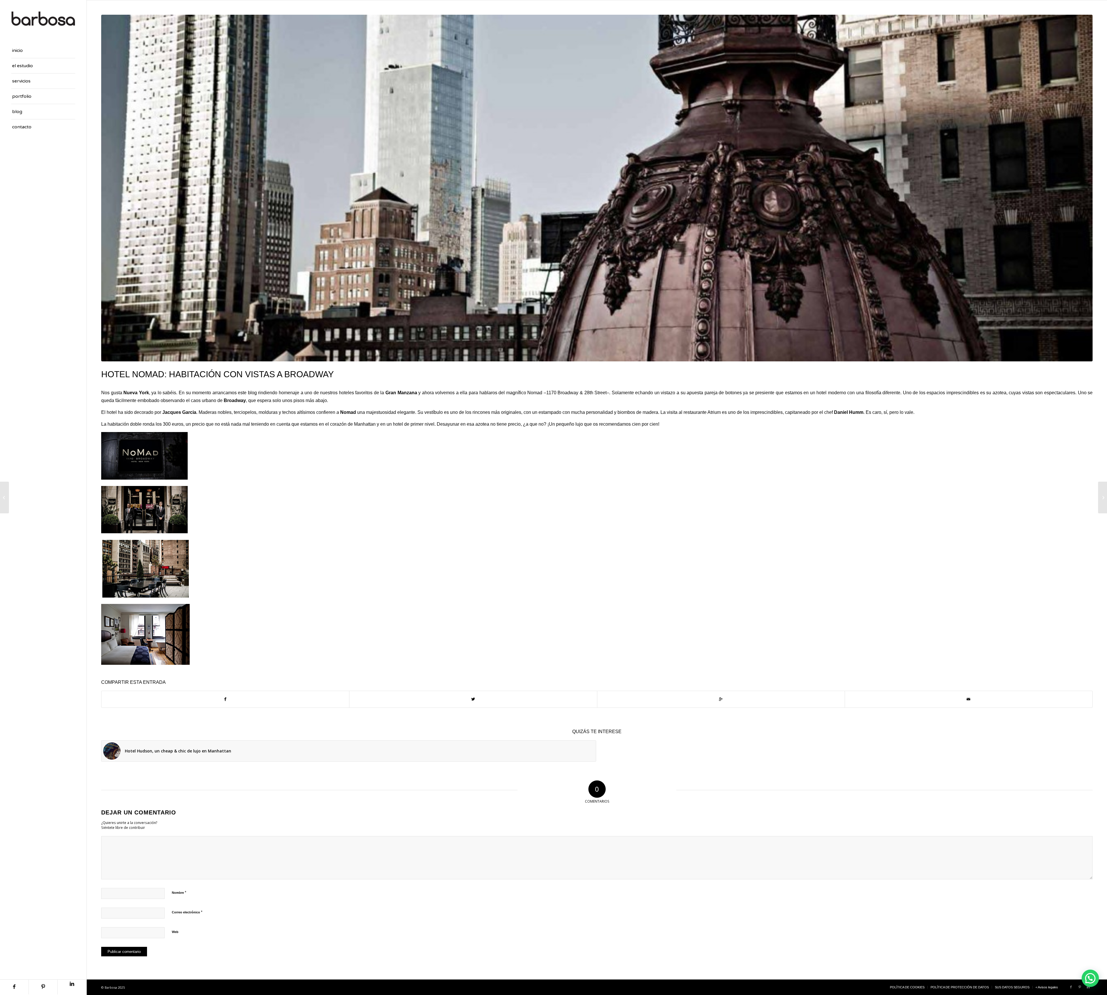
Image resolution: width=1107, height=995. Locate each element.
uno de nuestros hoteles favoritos (338, 392)
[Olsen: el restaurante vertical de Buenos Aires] (4, 497)
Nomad (535, 392)
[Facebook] (14, 987)
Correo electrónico (187, 912)
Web (175, 932)
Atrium (714, 412)
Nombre (179, 892)
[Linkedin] (72, 987)
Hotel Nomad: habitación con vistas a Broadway (217, 374)
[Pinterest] (43, 987)
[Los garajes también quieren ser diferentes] (1102, 497)
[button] (1090, 978)
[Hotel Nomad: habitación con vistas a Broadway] (597, 188)
